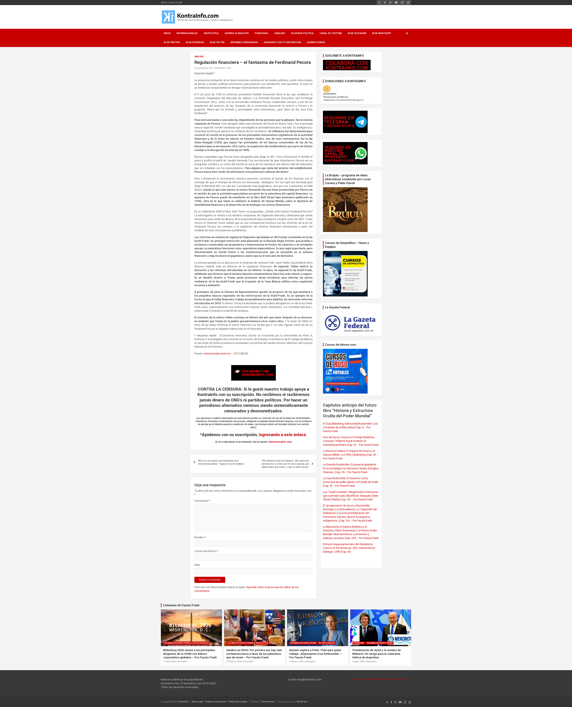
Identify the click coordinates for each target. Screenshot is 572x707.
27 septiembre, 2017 (204, 68)
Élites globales (201, 643)
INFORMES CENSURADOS (244, 42)
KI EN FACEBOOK (195, 42)
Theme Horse (267, 701)
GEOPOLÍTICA (211, 33)
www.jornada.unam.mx (217, 353)
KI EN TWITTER (172, 42)
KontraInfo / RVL (223, 68)
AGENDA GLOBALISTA (237, 33)
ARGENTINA (358, 643)
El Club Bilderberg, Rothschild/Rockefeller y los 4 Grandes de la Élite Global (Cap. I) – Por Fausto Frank (350, 427)
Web (197, 564)
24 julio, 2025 (358, 661)
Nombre (200, 537)
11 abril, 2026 (169, 661)
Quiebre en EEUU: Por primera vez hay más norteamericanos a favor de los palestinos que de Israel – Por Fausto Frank (254, 653)
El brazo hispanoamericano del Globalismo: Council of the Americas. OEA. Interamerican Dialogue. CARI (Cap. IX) (349, 548)
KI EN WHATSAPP (381, 33)
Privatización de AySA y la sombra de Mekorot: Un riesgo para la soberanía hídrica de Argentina (376, 653)
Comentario (202, 500)
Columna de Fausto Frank (177, 643)
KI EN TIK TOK (217, 42)
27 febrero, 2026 (234, 661)
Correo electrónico (206, 551)
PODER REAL (262, 33)
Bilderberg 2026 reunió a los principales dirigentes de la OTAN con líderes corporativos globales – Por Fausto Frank (190, 653)
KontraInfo (182, 661)
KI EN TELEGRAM (357, 33)
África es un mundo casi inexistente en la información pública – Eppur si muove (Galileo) (221, 462)
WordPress (302, 701)
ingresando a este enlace (282, 434)
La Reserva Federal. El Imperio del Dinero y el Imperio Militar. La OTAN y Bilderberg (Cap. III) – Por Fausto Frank (350, 454)
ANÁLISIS (280, 33)
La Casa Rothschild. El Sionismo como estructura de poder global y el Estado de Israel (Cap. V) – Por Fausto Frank (350, 482)
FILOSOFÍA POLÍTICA (302, 33)
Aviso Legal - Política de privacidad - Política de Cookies (379, 679)
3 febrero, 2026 (296, 661)
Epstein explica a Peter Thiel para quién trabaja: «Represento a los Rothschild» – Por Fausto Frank (315, 653)
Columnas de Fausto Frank (181, 605)
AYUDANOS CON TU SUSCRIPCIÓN (282, 42)
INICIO (167, 33)
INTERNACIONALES (187, 33)
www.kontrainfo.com (280, 441)
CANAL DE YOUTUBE (331, 33)
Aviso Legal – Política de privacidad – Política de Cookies (219, 701)
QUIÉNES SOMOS (316, 42)
